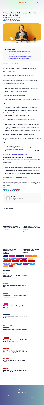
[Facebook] (11, 199)
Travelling (32, 263)
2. (16, 53)
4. (19, 56)
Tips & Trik (26, 263)
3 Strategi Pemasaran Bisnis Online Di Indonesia (17, 154)
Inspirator (24, 258)
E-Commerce (28, 256)
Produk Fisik (7, 263)
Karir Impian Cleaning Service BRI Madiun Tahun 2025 (15, 330)
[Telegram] (15, 199)
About (9, 395)
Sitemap (21, 395)
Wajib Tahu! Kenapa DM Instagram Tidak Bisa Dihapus (15, 286)
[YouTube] (18, 199)
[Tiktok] (14, 199)
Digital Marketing (20, 256)
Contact (14, 395)
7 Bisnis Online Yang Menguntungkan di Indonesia (17, 112)
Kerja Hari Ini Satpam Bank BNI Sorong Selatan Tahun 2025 (15, 361)
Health (6, 258)
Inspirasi (17, 258)
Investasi (30, 258)
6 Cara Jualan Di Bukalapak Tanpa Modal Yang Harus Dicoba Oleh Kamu (11, 228)
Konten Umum (7, 261)
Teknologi (19, 263)
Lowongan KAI (31, 261)
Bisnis (6, 256)
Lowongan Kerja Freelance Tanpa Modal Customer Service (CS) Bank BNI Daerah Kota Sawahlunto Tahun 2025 (15, 351)
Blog (4, 395)
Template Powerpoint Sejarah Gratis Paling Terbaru (31, 250)
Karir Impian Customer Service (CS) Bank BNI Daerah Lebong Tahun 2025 (15, 340)
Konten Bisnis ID (22, 399)
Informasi (11, 258)
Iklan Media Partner (34, 396)
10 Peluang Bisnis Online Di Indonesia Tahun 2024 (17, 177)
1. (19, 51)
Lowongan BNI (15, 261)
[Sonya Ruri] (8, 197)
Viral (11, 266)
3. (17, 54)
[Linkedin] (17, 199)
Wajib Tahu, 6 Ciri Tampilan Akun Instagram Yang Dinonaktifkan (16, 276)
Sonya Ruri (13, 196)
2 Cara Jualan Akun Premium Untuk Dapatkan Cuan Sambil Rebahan (15, 296)
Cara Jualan (12, 256)
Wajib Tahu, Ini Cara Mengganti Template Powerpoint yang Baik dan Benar (31, 228)
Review (13, 263)
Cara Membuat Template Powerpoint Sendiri (9, 250)
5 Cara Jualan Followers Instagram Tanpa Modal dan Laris (16, 306)
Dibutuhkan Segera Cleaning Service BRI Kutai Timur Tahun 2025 (15, 371)
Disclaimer (27, 395)
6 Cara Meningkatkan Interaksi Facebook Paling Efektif (15, 316)
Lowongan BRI (23, 261)
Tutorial (6, 266)
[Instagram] (13, 199)
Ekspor (35, 256)
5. (19, 58)
